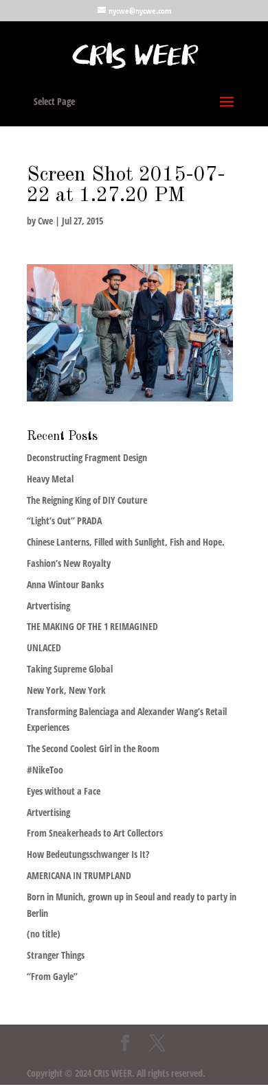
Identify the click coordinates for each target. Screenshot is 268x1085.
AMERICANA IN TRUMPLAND (79, 875)
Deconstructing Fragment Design (87, 457)
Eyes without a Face (63, 790)
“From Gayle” (52, 976)
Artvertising (48, 605)
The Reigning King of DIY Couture (87, 499)
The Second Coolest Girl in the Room (93, 748)
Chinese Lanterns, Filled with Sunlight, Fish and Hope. (126, 541)
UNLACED (44, 647)
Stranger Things (56, 954)
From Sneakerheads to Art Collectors (95, 832)
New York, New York (66, 690)
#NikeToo (45, 769)
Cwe (45, 220)
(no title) (43, 933)
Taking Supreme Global (70, 668)
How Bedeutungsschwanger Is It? (88, 854)
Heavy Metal (50, 478)
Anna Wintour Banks (65, 584)
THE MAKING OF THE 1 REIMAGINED (92, 626)
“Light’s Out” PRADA (64, 520)
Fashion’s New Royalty (69, 563)
